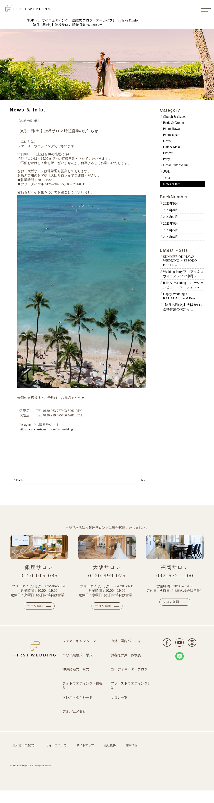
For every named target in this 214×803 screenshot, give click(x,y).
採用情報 (132, 745)
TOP (30, 20)
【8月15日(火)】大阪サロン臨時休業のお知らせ (183, 307)
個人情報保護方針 (24, 745)
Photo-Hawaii (172, 128)
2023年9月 (170, 203)
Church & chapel (174, 116)
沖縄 (166, 171)
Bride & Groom (173, 122)
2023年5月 (170, 230)
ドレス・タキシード (77, 697)
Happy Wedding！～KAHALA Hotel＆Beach (180, 296)
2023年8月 (170, 210)
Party (166, 159)
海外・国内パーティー (127, 641)
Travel (167, 178)
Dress (167, 141)
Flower (167, 153)
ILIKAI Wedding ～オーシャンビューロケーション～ (183, 285)
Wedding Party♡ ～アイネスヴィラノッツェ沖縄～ (183, 274)
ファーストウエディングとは (131, 685)
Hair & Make (172, 147)
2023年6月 (170, 223)
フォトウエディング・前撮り (82, 685)
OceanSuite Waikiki (176, 165)
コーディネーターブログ (129, 669)
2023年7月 (170, 217)
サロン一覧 (119, 697)
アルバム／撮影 (74, 711)
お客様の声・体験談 (126, 655)
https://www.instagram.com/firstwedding (46, 429)
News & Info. (129, 20)
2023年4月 (170, 237)
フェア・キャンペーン (79, 641)
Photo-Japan (171, 135)
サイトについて (56, 745)
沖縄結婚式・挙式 (75, 669)
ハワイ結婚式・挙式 (77, 655)
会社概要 (110, 745)
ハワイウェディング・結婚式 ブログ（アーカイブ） (77, 20)
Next (144, 480)
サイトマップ (85, 745)
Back (19, 480)
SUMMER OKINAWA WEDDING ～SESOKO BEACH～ (180, 261)
